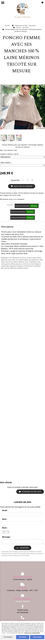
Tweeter (9, 205)
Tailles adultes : (6, 162)
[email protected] (22, 601)
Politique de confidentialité (32, 633)
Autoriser (34, 206)
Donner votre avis (31, 491)
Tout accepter (37, 637)
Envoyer (23, 548)
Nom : (4, 519)
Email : (5, 510)
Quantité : (15, 180)
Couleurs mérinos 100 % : (9, 154)
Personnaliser (8, 637)
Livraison (22, 588)
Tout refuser (23, 637)
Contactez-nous (22, 599)
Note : (5, 528)
